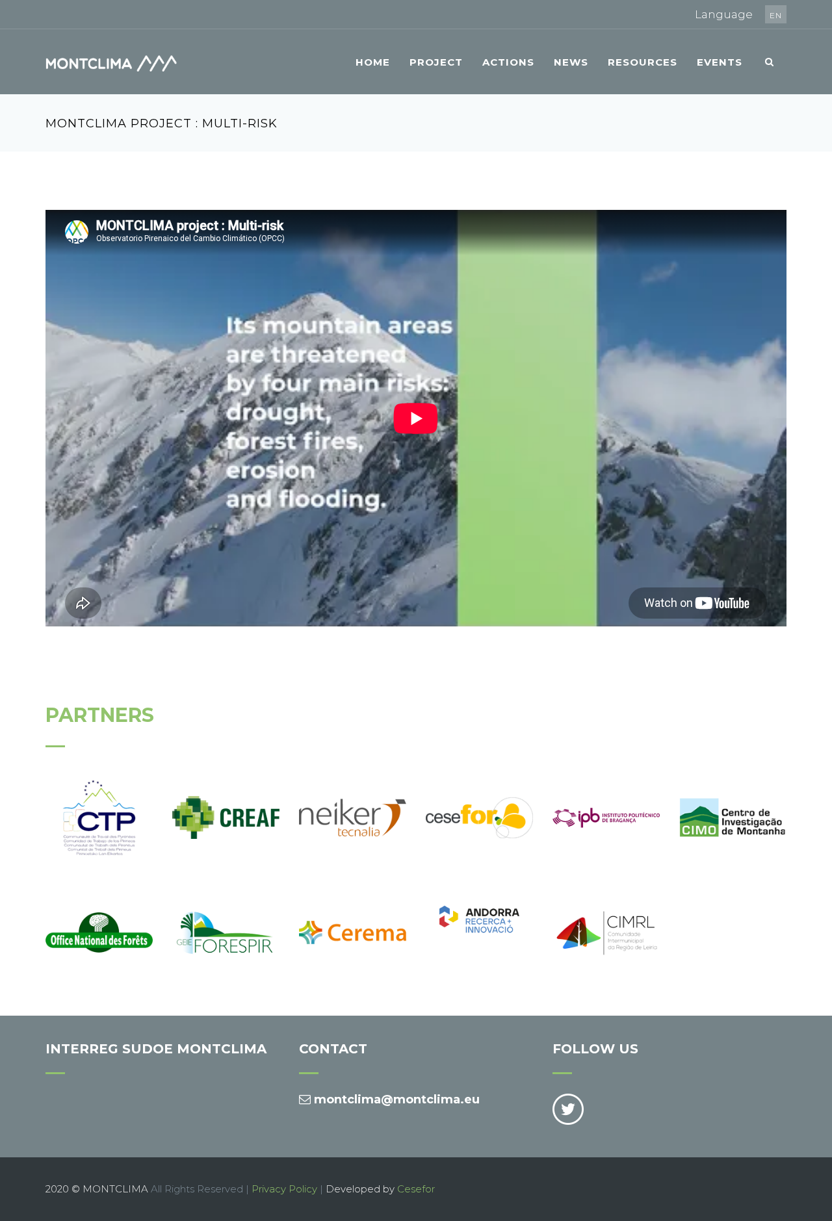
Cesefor (416, 1189)
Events (719, 62)
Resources (642, 62)
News (571, 62)
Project (436, 62)
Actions (508, 62)
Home (373, 62)
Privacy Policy (284, 1189)
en (776, 15)
